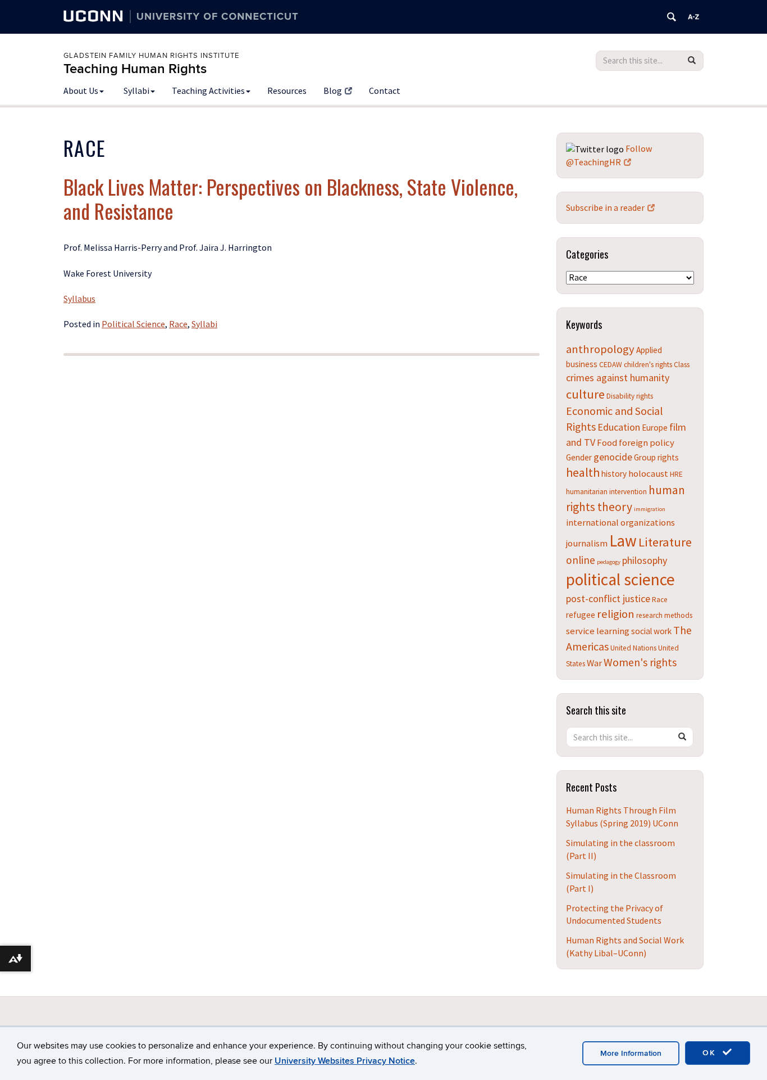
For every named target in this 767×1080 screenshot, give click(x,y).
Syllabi (136, 90)
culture (585, 394)
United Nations (633, 648)
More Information (630, 1053)
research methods (664, 615)
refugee (580, 614)
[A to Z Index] (693, 17)
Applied (649, 350)
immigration (649, 509)
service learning (597, 631)
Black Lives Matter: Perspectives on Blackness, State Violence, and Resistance (290, 198)
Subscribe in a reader (605, 207)
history (614, 473)
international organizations (620, 522)
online (580, 560)
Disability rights (629, 396)
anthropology (600, 349)
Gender (579, 457)
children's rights (648, 364)
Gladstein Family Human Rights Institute (151, 55)
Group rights (656, 457)
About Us (80, 90)
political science (620, 579)
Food (607, 442)
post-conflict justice (608, 598)
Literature (665, 542)
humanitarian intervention (606, 491)
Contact (384, 90)
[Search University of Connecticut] (672, 17)
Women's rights (640, 662)
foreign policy (646, 442)
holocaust (648, 473)
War (594, 663)
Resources (287, 90)
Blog (332, 90)
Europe (655, 427)
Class (682, 364)
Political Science (133, 323)
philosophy (644, 560)
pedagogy (608, 562)
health (583, 472)
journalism (587, 543)
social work (651, 631)
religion (615, 614)
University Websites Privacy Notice (345, 1061)
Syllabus (79, 298)
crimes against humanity (617, 377)
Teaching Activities (208, 90)
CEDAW (610, 364)
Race (178, 323)
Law (623, 541)
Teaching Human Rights (135, 69)
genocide (612, 456)
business (581, 364)
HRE (676, 474)
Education (618, 427)
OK (710, 1053)
